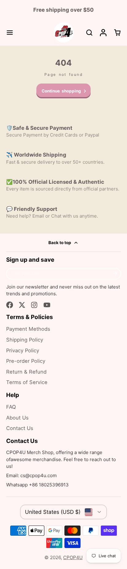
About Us (17, 418)
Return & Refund (26, 372)
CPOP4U (73, 557)
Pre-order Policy (25, 361)
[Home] (64, 33)
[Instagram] (34, 305)
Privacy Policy (22, 350)
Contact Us (19, 428)
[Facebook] (9, 305)
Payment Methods (28, 329)
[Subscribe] (115, 274)
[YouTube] (47, 305)
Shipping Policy (24, 340)
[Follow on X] (22, 305)
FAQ (11, 407)
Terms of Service (26, 382)
